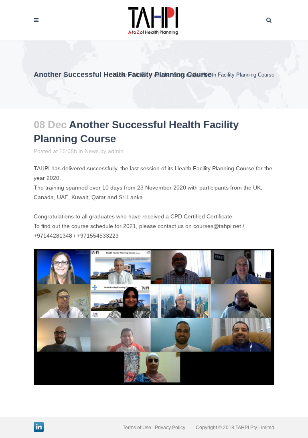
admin (116, 151)
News (139, 75)
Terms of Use (137, 427)
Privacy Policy (170, 427)
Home (120, 75)
